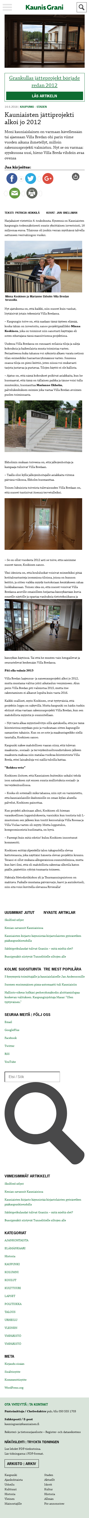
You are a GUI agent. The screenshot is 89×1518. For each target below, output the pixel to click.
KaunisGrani (44, 7)
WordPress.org (14, 1388)
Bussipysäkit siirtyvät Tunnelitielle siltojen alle (35, 957)
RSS (7, 1054)
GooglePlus (12, 1030)
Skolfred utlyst (14, 920)
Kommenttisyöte (15, 1380)
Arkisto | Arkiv (21, 1463)
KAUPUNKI (12, 1264)
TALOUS (10, 1312)
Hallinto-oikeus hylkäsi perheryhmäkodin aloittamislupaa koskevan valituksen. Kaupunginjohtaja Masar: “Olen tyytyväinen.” (42, 997)
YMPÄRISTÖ (13, 1336)
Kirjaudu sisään (14, 1364)
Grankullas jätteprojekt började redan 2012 (44, 82)
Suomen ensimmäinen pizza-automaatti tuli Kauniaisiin (41, 985)
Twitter (9, 1046)
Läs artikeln (44, 95)
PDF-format (35, 1454)
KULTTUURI (13, 1288)
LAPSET (10, 1296)
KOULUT (10, 1280)
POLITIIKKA (13, 1304)
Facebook (11, 1038)
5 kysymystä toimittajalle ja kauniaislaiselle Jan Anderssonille (45, 977)
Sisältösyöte (12, 1372)
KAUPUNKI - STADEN (33, 107)
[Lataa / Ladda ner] (77, 177)
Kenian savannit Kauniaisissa (24, 928)
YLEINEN (11, 1328)
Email (8, 1022)
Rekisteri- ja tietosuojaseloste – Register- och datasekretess (43, 1432)
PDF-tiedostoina (29, 1449)
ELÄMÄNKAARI (15, 1248)
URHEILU (11, 1320)
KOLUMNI (12, 1272)
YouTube (10, 1062)
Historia (10, 1256)
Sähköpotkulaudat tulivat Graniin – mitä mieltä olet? (39, 949)
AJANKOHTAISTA (16, 1240)
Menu (7, 7)
